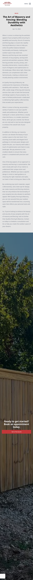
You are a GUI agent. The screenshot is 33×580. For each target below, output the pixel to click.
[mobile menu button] (30, 4)
